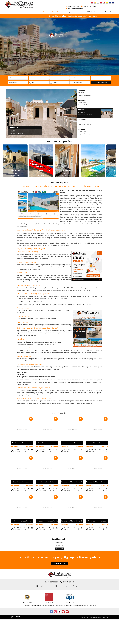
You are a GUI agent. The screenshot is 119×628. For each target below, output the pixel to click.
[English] (92, 2)
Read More (59, 549)
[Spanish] (95, 2)
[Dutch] (98, 2)
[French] (104, 2)
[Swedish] (107, 2)
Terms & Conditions (95, 617)
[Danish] (113, 2)
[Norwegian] (110, 2)
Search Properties (101, 82)
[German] (101, 2)
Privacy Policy (84, 617)
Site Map (105, 617)
